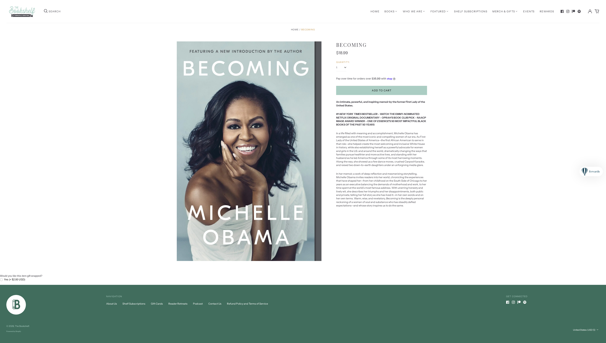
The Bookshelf (22, 326)
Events (529, 11)
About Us (111, 303)
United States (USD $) (584, 329)
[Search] (46, 11)
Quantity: (343, 62)
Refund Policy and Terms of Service (247, 303)
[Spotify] (579, 11)
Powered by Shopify (13, 331)
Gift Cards (157, 303)
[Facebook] (562, 11)
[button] (597, 11)
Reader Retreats (177, 303)
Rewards (547, 11)
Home (375, 11)
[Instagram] (567, 11)
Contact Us (214, 303)
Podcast (198, 303)
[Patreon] (573, 11)
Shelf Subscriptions (470, 11)
